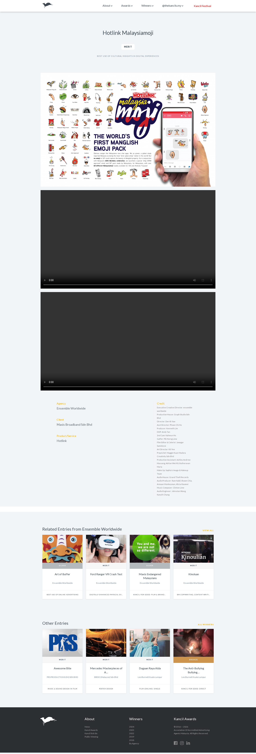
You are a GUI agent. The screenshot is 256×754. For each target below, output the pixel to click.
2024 (131, 726)
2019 (131, 736)
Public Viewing (91, 736)
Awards (126, 5)
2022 (131, 733)
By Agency (134, 743)
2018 (131, 740)
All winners (206, 624)
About (107, 5)
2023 (131, 730)
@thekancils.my (172, 5)
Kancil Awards (48, 5)
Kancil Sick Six (91, 733)
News (87, 726)
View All (208, 530)
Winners (146, 5)
